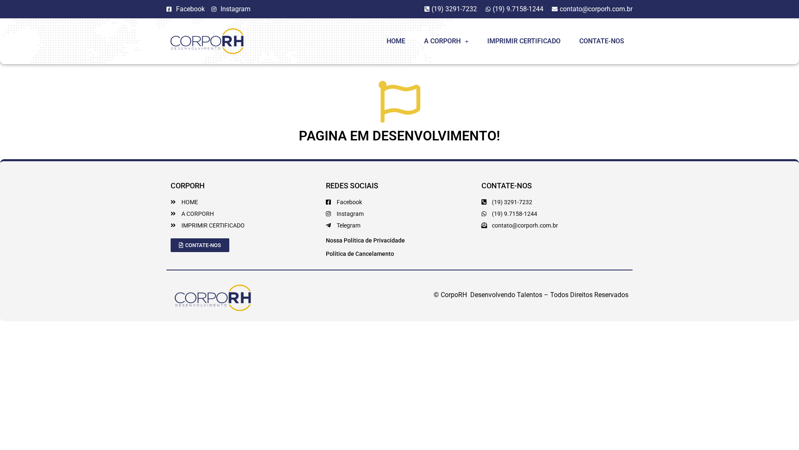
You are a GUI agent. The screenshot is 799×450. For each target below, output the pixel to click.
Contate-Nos (601, 41)
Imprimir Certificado (524, 41)
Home (396, 41)
